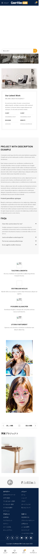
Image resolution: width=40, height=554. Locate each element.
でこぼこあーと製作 (9, 501)
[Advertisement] (20, 27)
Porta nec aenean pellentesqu (12, 241)
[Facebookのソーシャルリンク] (8, 538)
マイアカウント (7, 520)
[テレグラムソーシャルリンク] (31, 538)
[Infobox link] (19, 270)
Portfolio (13, 61)
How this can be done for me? (12, 224)
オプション (6, 511)
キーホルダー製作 (8, 504)
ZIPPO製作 (6, 498)
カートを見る (7, 527)
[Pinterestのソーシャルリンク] (26, 538)
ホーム (7, 61)
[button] (19, 78)
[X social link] (12, 538)
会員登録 (5, 517)
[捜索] (35, 51)
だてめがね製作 (7, 507)
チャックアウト (7, 530)
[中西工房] (10, 482)
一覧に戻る (19, 426)
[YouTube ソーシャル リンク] (22, 538)
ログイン (5, 523)
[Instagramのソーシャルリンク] (17, 538)
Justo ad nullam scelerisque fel (12, 237)
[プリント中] (28, 482)
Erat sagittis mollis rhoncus (11, 245)
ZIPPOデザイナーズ (9, 495)
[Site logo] (19, 2)
